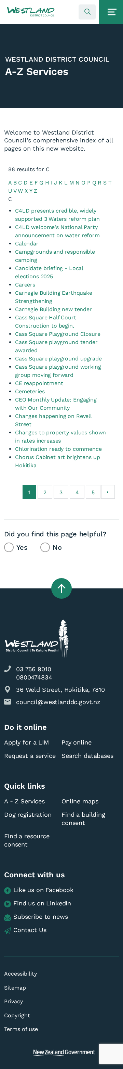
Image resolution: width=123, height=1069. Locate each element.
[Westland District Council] (31, 12)
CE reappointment (39, 383)
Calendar (27, 243)
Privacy (13, 1001)
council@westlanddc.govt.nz (58, 701)
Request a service (29, 755)
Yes (22, 547)
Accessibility (20, 973)
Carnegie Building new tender (53, 309)
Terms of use (21, 1029)
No (57, 547)
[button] (31, 12)
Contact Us (29, 929)
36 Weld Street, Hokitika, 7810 (60, 689)
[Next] (108, 492)
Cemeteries (30, 391)
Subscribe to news (40, 916)
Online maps (80, 801)
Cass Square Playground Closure (57, 334)
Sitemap (15, 987)
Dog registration (28, 814)
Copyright (17, 1015)
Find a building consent (83, 818)
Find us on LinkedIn (42, 903)
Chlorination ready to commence (58, 449)
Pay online (77, 742)
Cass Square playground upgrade (58, 358)
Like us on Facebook (43, 889)
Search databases (87, 755)
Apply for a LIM (26, 742)
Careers (25, 284)
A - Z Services (24, 801)
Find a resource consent (27, 840)
